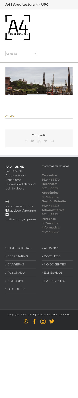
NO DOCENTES (55, 264)
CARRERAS (16, 264)
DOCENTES (52, 256)
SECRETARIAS (18, 256)
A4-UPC (10, 115)
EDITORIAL (16, 280)
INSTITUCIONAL (19, 248)
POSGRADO (16, 272)
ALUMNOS (51, 248)
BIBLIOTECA (16, 289)
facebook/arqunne (22, 210)
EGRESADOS (53, 272)
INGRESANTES (54, 280)
